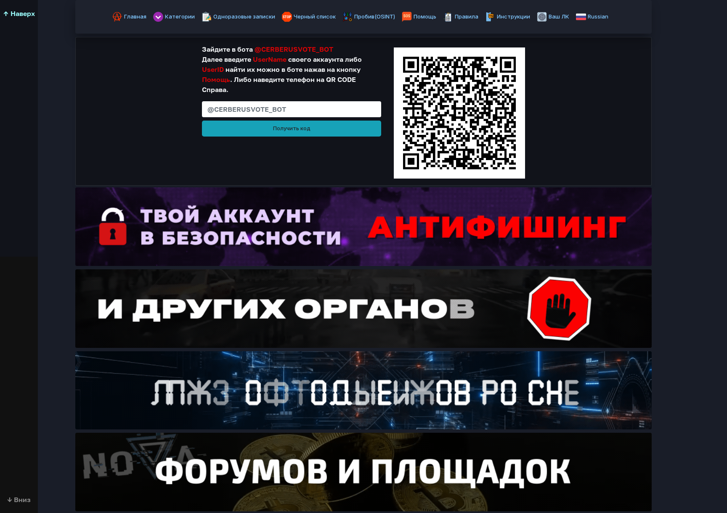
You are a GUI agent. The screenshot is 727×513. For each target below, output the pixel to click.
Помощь (425, 16)
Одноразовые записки (244, 16)
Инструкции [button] (513, 16)
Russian (598, 16)
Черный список (315, 16)
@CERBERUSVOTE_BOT (294, 49)
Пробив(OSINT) (374, 16)
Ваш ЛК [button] (559, 16)
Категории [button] (180, 16)
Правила (466, 16)
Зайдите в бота (267, 49)
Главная (135, 16)
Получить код (291, 128)
